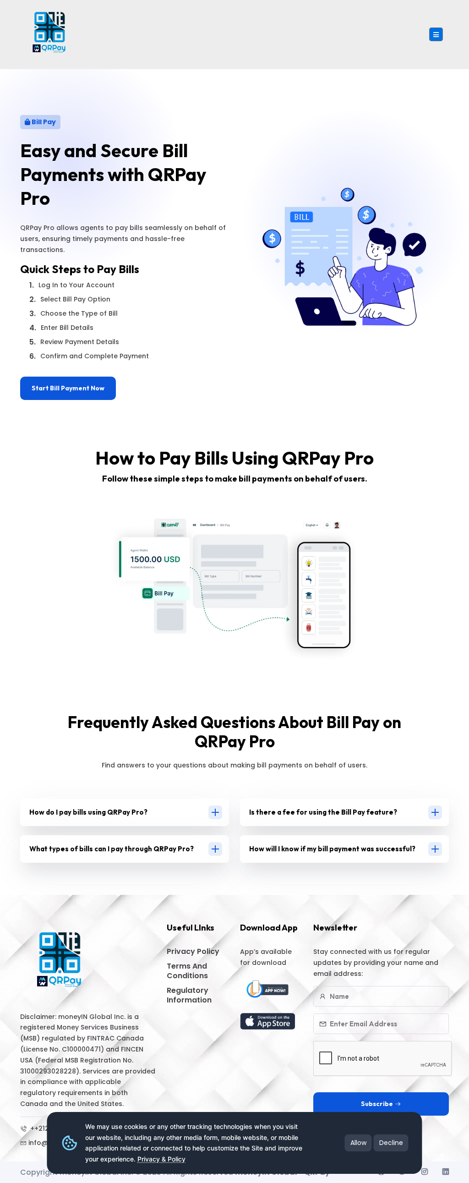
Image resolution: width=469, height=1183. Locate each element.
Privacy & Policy (161, 1159)
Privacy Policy (193, 951)
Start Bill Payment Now (68, 388)
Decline (391, 1142)
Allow (358, 1142)
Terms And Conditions (187, 970)
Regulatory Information (189, 995)
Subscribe (377, 1104)
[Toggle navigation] (436, 34)
